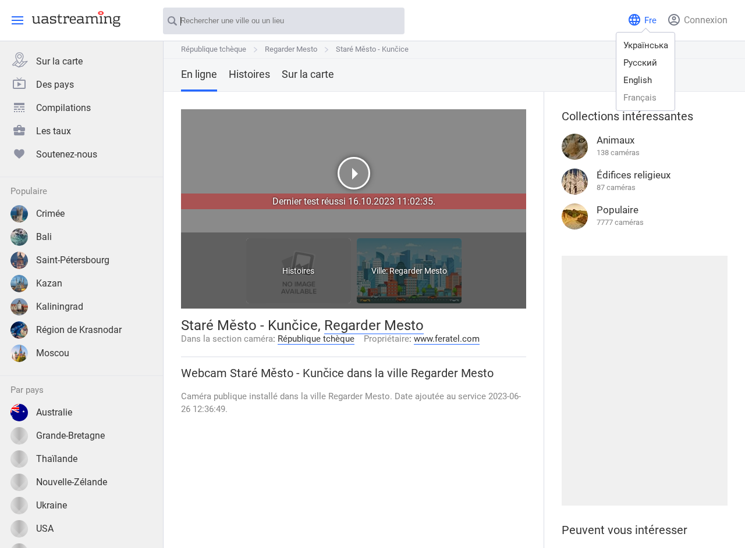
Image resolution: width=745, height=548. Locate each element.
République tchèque (213, 49)
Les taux (53, 131)
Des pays (55, 84)
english (637, 80)
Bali (44, 236)
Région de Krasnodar (79, 329)
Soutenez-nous (66, 154)
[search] (390, 21)
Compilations (63, 107)
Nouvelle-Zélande (71, 482)
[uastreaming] (73, 18)
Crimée (50, 213)
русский (640, 63)
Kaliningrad (59, 306)
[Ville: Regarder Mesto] (409, 300)
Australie (54, 412)
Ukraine (51, 505)
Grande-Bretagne (70, 435)
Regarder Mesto (291, 49)
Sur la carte (59, 61)
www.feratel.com (447, 339)
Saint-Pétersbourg (72, 260)
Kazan (49, 283)
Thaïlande (56, 458)
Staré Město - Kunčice (372, 49)
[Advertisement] (644, 381)
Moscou (52, 353)
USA (45, 528)
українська (645, 45)
